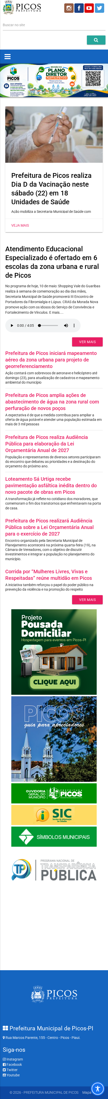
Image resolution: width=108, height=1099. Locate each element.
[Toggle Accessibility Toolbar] (97, 1088)
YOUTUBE (89, 8)
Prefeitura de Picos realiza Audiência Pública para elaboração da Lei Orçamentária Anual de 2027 (46, 443)
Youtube (13, 1075)
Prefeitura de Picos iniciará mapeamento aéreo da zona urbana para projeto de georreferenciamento (51, 359)
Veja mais (20, 225)
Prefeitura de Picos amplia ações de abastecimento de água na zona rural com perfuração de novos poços (52, 401)
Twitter (12, 1070)
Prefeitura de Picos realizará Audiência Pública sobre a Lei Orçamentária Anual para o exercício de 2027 (49, 527)
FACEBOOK (79, 8)
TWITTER (100, 8)
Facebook (14, 1065)
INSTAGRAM (68, 8)
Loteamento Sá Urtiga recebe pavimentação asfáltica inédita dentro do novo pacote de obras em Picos (51, 485)
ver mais (87, 342)
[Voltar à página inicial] (22, 13)
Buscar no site (14, 25)
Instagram (14, 1059)
